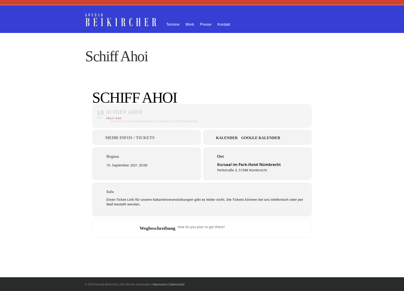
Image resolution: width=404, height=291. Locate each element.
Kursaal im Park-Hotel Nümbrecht (249, 164)
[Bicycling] (267, 228)
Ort (220, 156)
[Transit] (249, 228)
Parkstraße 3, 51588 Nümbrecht (242, 170)
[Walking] (258, 228)
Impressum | (160, 284)
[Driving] (240, 228)
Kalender (227, 138)
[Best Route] (231, 228)
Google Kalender (260, 138)
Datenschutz (177, 284)
